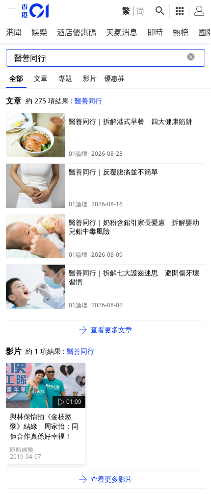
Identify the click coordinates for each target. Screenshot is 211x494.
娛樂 (39, 32)
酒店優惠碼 (76, 32)
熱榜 (180, 32)
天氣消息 (121, 32)
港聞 (14, 32)
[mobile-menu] (12, 11)
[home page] (35, 10)
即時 (155, 32)
